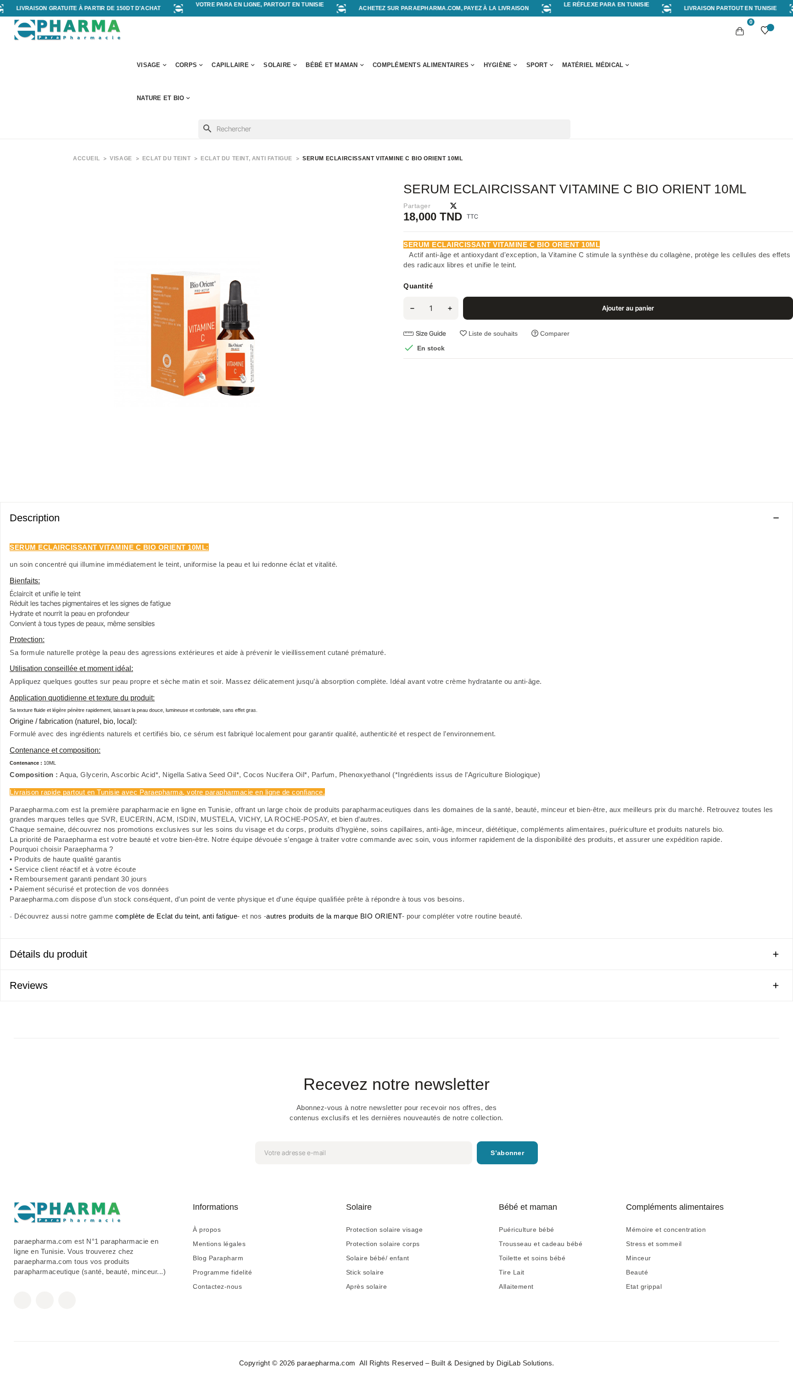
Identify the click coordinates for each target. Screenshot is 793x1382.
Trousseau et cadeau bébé (540, 1243)
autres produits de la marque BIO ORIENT (334, 916)
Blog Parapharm (218, 1258)
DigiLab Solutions (525, 1363)
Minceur (638, 1258)
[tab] (396, 517)
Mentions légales (219, 1243)
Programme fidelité (222, 1272)
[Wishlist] (765, 30)
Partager (437, 205)
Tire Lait (512, 1272)
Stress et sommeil (654, 1243)
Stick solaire (365, 1272)
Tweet (453, 205)
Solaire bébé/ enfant (377, 1258)
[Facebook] (22, 1300)
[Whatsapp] (67, 1300)
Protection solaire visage (384, 1229)
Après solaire (366, 1286)
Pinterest (469, 205)
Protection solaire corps (383, 1243)
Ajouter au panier (628, 308)
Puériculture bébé (526, 1229)
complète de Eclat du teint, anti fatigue (176, 916)
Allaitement (516, 1286)
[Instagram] (44, 1300)
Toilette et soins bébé (532, 1258)
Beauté (637, 1272)
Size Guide (431, 333)
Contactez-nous (217, 1286)
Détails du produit (48, 954)
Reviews (29, 985)
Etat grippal (644, 1286)
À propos (207, 1229)
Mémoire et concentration (666, 1229)
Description (35, 518)
